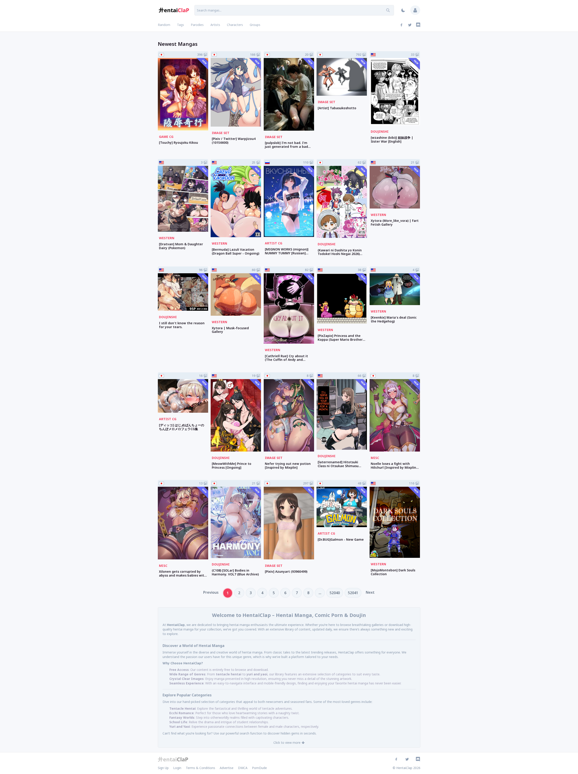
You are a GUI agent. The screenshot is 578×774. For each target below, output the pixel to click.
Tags (180, 25)
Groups (255, 25)
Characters (235, 25)
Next (370, 592)
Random (164, 25)
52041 (353, 592)
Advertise (226, 768)
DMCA (242, 768)
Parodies (197, 25)
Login (177, 768)
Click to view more (287, 742)
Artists (215, 25)
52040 (335, 592)
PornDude (259, 768)
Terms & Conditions (200, 768)
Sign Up (163, 768)
